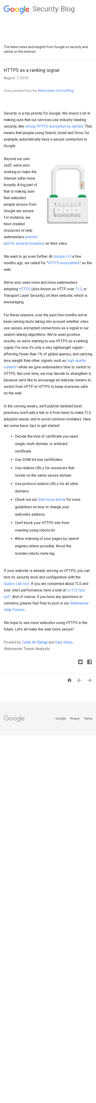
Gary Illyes (63, 642)
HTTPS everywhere (63, 263)
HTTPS (25, 289)
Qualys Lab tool (16, 583)
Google (60, 718)
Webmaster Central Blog (56, 90)
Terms (88, 718)
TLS (78, 289)
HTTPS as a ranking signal (31, 70)
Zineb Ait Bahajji (35, 642)
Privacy (75, 718)
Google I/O (62, 256)
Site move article (51, 499)
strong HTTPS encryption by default (54, 126)
